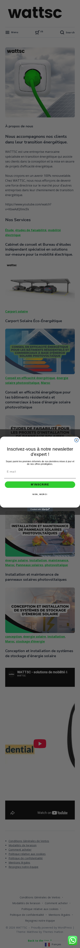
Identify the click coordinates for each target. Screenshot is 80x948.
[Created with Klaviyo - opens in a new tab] (40, 509)
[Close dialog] (77, 440)
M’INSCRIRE (40, 484)
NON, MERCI (40, 494)
